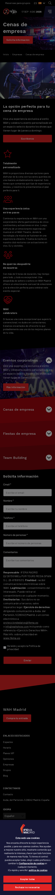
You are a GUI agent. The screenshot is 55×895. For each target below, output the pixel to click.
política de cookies (38, 870)
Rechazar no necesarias (27, 887)
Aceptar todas (27, 879)
